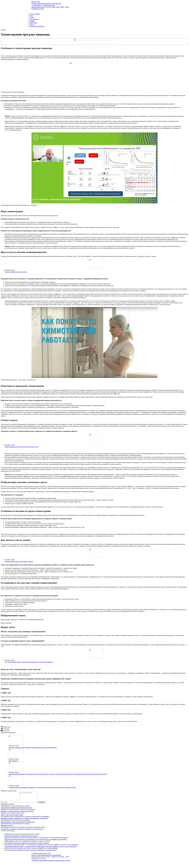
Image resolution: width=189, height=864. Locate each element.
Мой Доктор (36, 1)
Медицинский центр (40, 853)
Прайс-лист (33, 23)
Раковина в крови (7, 825)
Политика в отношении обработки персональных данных (51, 860)
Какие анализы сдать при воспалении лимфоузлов (18, 822)
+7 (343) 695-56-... (43, 5)
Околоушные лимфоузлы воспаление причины (16, 807)
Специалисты (34, 19)
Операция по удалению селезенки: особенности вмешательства (22, 829)
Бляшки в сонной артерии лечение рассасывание (17, 811)
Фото (31, 15)
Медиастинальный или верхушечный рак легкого (21, 836)
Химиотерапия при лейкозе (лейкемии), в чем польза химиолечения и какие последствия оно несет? (42, 787)
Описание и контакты (37, 26)
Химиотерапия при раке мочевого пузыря (19, 561)
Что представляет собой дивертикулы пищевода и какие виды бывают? (29, 662)
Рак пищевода (13, 761)
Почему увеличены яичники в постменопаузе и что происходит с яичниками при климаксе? (36, 839)
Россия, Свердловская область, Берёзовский (46, 3)
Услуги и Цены (35, 14)
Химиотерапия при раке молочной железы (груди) (22, 447)
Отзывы (32, 21)
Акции (32, 17)
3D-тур (32, 24)
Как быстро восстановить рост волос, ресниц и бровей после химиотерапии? (31, 850)
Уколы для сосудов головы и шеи (12, 815)
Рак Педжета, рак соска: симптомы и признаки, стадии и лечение (27, 843)
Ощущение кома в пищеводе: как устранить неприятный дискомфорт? (24, 818)
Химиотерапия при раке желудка (16, 272)
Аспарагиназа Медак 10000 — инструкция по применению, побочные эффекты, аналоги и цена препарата (41, 846)
